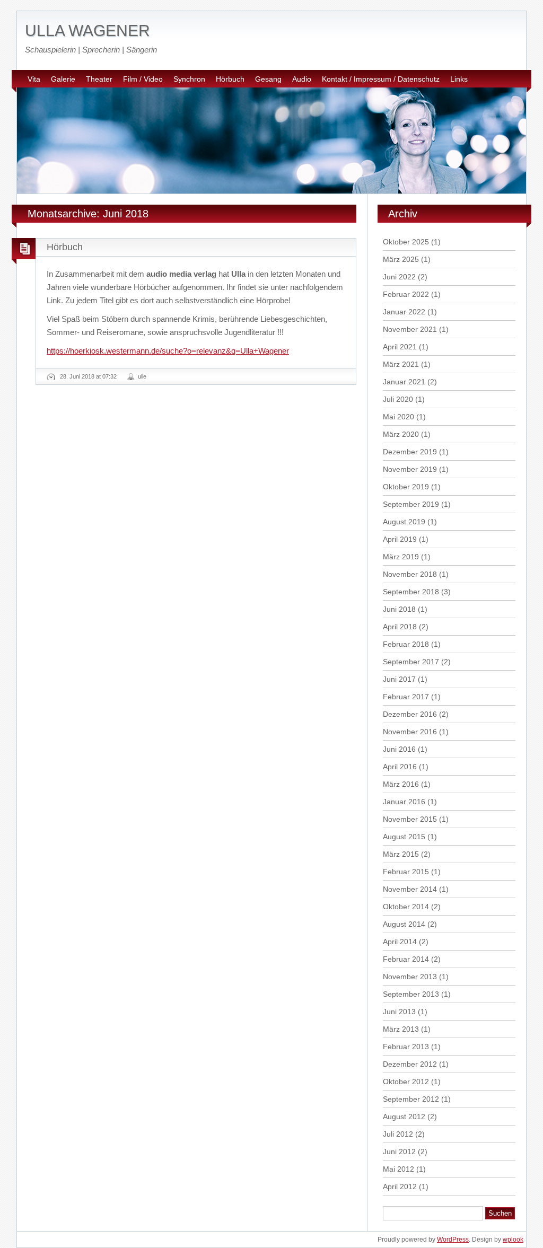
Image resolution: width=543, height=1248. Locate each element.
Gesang (268, 79)
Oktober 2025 (406, 242)
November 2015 (410, 819)
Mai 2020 (398, 416)
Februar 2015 (406, 871)
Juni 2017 (399, 679)
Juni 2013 (399, 1011)
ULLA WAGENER (87, 30)
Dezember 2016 (410, 714)
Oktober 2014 (406, 906)
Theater (99, 79)
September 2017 (411, 661)
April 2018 (400, 626)
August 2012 (404, 1116)
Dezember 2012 (410, 1064)
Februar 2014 (406, 959)
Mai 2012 (398, 1169)
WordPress (453, 1239)
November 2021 (410, 329)
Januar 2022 (404, 311)
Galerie (63, 79)
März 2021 (401, 364)
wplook (513, 1239)
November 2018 (410, 574)
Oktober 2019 (406, 486)
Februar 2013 (406, 1046)
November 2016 (410, 731)
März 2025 (401, 259)
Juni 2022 (399, 277)
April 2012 (400, 1186)
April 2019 (400, 539)
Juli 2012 (398, 1134)
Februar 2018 (406, 644)
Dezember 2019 (410, 451)
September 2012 (411, 1099)
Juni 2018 (399, 609)
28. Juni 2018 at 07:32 (88, 376)
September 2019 (411, 504)
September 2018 (411, 591)
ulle (142, 376)
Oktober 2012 (406, 1081)
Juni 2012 (399, 1151)
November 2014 (410, 889)
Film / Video (143, 79)
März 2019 (401, 556)
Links (459, 79)
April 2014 (400, 941)
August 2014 (404, 924)
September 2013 (411, 994)
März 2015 (401, 854)
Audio (301, 79)
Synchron (189, 79)
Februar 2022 (406, 294)
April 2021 (400, 346)
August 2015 (404, 836)
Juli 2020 (398, 399)
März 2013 (401, 1029)
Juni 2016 (399, 749)
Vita (34, 79)
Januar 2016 (404, 801)
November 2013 (410, 976)
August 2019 (404, 521)
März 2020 (401, 434)
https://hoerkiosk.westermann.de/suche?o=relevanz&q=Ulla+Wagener (168, 350)
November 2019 (410, 469)
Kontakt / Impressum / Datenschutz (381, 79)
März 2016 (401, 784)
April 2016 (400, 766)
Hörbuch (230, 79)
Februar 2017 (406, 696)
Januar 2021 (404, 381)
